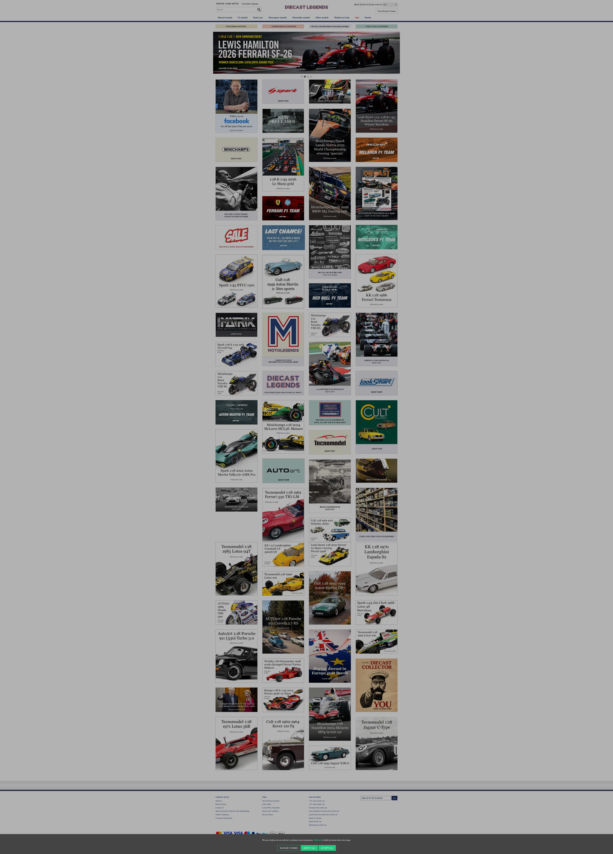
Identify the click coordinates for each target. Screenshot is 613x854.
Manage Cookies (289, 847)
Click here (318, 840)
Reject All (309, 847)
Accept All (327, 847)
